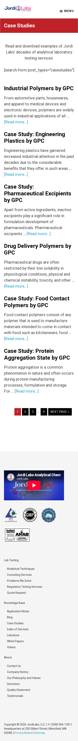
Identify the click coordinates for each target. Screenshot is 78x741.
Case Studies (15, 623)
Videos (11, 647)
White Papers (15, 641)
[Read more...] (16, 122)
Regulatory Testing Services (24, 586)
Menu (69, 11)
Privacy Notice (23, 732)
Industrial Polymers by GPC (39, 88)
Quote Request (16, 592)
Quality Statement (18, 690)
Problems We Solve (19, 580)
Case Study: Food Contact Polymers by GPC (36, 302)
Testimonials (15, 695)
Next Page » (59, 413)
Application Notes (18, 611)
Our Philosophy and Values (24, 678)
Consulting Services (19, 574)
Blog (10, 617)
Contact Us (14, 666)
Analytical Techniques (21, 568)
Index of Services (18, 629)
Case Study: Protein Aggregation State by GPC (37, 354)
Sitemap (39, 732)
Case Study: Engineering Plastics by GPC (34, 137)
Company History (18, 672)
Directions (13, 684)
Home (6, 41)
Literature (13, 635)
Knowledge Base (24, 41)
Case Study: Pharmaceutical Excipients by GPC (37, 193)
